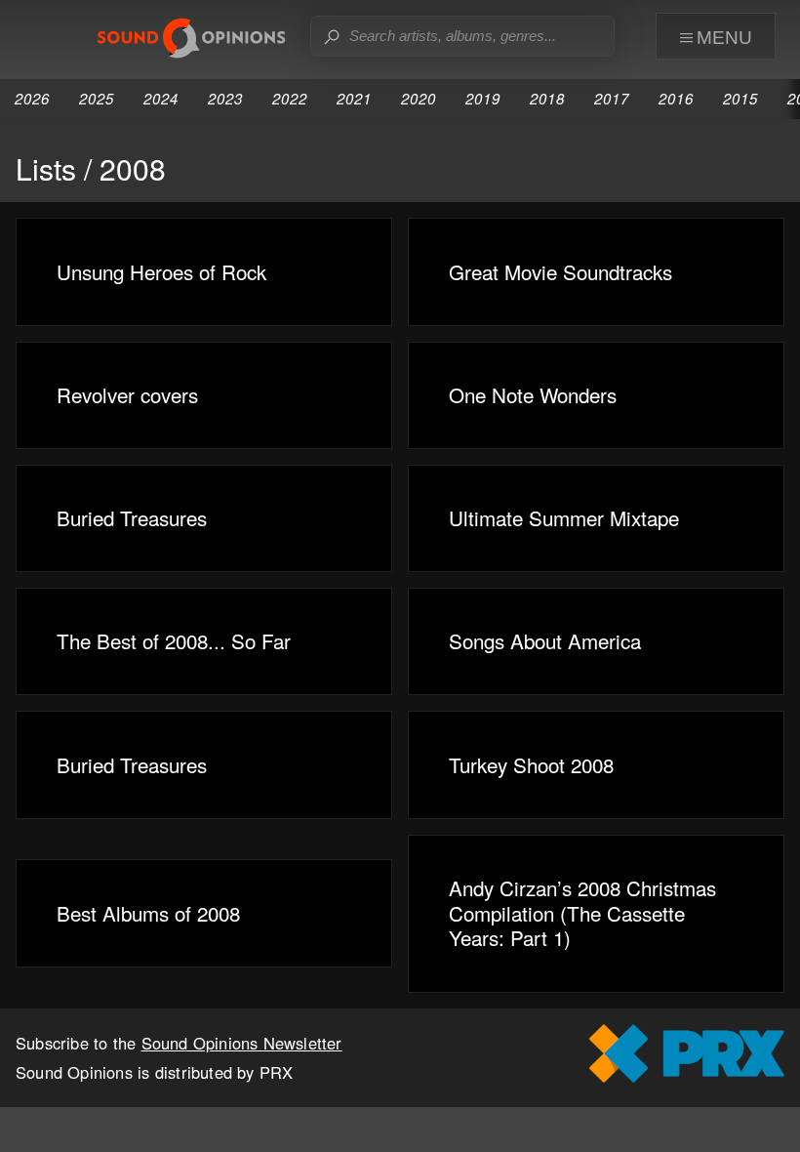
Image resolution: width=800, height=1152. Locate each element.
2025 (96, 98)
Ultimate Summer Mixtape (564, 517)
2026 (32, 98)
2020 (418, 98)
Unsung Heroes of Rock (161, 271)
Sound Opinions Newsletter (241, 1042)
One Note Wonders (533, 394)
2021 (354, 98)
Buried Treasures (132, 517)
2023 (225, 98)
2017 (611, 98)
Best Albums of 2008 (148, 912)
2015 (740, 98)
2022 (289, 98)
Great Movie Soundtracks (560, 271)
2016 (676, 98)
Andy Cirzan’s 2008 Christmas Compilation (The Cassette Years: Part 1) (582, 913)
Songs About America (545, 640)
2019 (482, 98)
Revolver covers (127, 394)
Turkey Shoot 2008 (531, 764)
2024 (161, 98)
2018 (547, 98)
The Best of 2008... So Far (174, 640)
